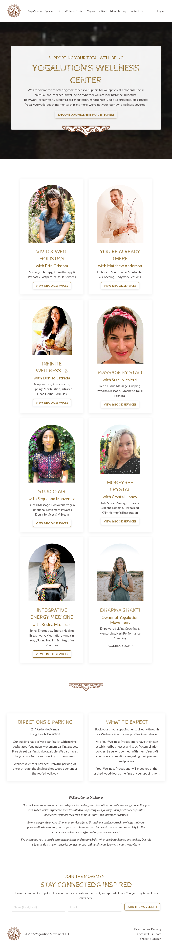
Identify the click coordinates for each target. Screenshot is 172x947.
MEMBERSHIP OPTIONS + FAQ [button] (86, 532)
